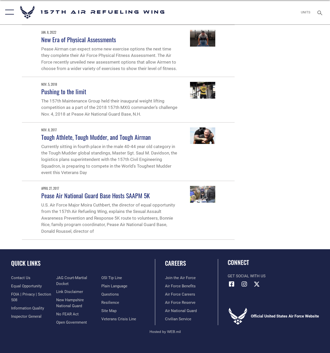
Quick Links (25, 263)
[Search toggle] (320, 12)
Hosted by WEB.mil (165, 332)
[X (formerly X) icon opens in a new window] (257, 284)
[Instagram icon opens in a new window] (244, 284)
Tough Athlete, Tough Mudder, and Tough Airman (96, 137)
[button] (8, 12)
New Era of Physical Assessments (78, 39)
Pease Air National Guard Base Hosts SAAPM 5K (95, 195)
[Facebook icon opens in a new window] (231, 284)
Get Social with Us (247, 276)
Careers (175, 263)
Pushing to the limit (63, 91)
